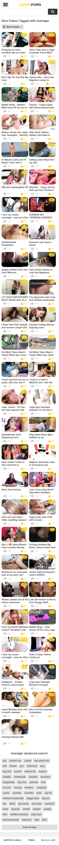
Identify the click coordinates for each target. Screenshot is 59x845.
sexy (42, 766)
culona (6, 792)
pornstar (17, 792)
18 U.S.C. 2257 (48, 840)
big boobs (23, 803)
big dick (7, 771)
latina (12, 803)
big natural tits (41, 760)
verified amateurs (19, 814)
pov (22, 766)
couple (27, 760)
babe (5, 809)
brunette (29, 792)
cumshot (33, 776)
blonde (13, 766)
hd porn (7, 787)
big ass (45, 798)
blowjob (7, 776)
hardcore (49, 803)
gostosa (34, 782)
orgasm (42, 771)
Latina (30, 5)
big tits (48, 792)
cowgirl (47, 809)
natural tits (30, 771)
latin (5, 814)
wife (37, 819)
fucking (18, 787)
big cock (22, 782)
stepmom (26, 819)
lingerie (36, 809)
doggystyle (8, 782)
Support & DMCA (12, 840)
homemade (19, 776)
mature (18, 771)
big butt (15, 809)
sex (4, 803)
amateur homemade (13, 798)
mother (26, 809)
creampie (41, 787)
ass (4, 760)
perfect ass (15, 760)
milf (4, 766)
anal (43, 782)
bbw (44, 819)
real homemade (11, 819)
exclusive (45, 776)
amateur (29, 787)
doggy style (33, 798)
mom (39, 792)
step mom (36, 814)
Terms (31, 840)
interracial (32, 766)
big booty (37, 803)
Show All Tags (29, 827)
